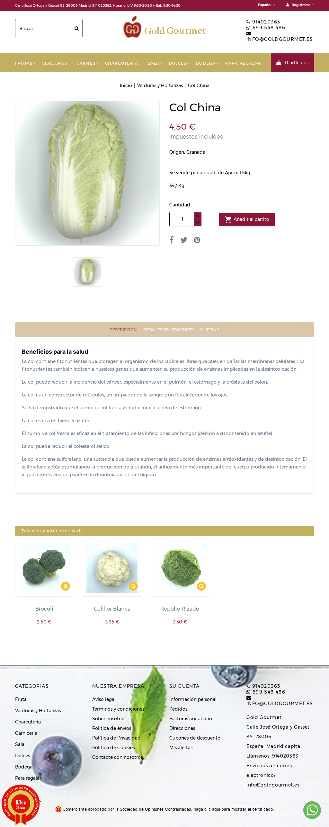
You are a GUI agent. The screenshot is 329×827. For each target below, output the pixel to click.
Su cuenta (184, 686)
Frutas (23, 63)
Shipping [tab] (209, 329)
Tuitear (183, 240)
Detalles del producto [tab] (168, 329)
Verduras (54, 63)
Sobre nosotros (108, 719)
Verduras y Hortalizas (38, 710)
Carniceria (26, 733)
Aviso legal (104, 699)
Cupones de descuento (194, 738)
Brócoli (44, 609)
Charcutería (121, 63)
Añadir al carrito (247, 219)
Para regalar (243, 63)
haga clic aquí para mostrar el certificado (233, 809)
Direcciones (182, 728)
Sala (153, 63)
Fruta (21, 699)
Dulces (177, 63)
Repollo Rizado (179, 609)
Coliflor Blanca (112, 609)
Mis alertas (180, 747)
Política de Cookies (113, 747)
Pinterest (197, 240)
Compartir (171, 240)
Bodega (206, 63)
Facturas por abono (190, 719)
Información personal (193, 699)
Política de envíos (111, 728)
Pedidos (178, 709)
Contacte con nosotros (117, 757)
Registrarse (301, 5)
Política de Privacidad (116, 738)
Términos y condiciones (118, 709)
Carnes (86, 63)
